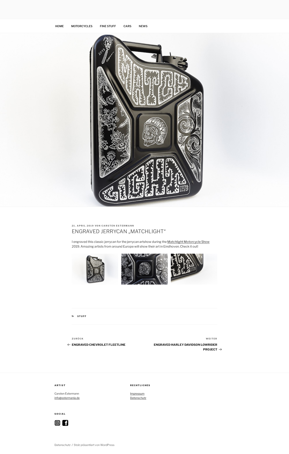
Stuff (82, 316)
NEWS (143, 26)
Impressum (137, 393)
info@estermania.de (67, 397)
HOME (59, 26)
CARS (127, 26)
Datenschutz (138, 397)
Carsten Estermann (117, 225)
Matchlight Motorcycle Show (188, 242)
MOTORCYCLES (81, 26)
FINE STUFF (108, 26)
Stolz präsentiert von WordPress (94, 445)
